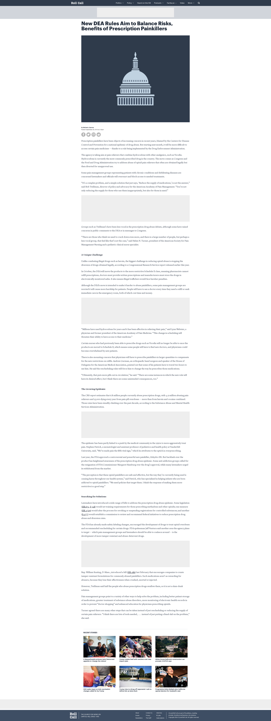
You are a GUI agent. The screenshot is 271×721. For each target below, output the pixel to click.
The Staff (148, 718)
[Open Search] (199, 3)
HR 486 (131, 572)
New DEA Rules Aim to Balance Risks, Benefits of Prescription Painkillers (127, 26)
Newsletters (139, 718)
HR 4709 (86, 511)
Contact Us (149, 713)
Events (137, 715)
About (137, 713)
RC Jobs (158, 715)
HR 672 (85, 507)
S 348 (92, 507)
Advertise (159, 713)
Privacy (148, 715)
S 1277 (85, 515)
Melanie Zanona (88, 127)
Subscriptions (160, 718)
